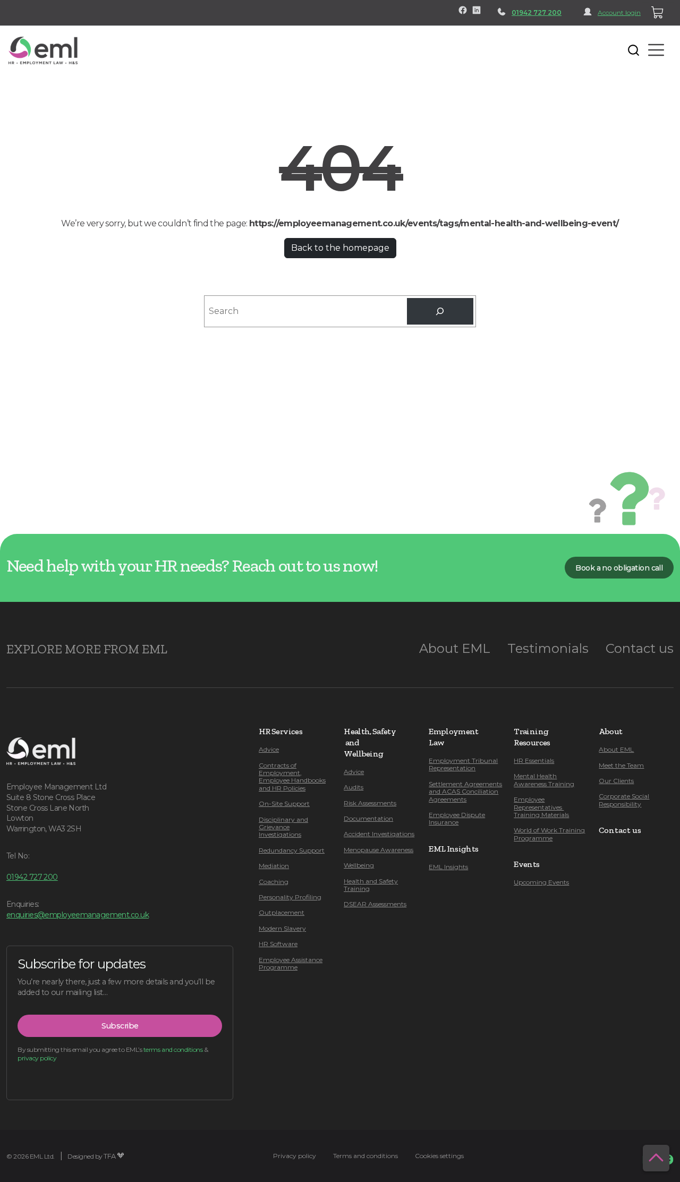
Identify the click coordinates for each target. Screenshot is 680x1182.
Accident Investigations (379, 834)
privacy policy (37, 1058)
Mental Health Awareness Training (544, 779)
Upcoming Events (541, 882)
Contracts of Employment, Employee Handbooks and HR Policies (292, 776)
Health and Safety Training (371, 884)
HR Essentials (534, 760)
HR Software (278, 944)
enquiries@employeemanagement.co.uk (77, 915)
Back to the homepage (340, 248)
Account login (619, 12)
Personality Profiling (290, 897)
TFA (110, 1156)
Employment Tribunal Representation (463, 764)
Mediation (274, 866)
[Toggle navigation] (93, 50)
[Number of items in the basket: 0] (658, 13)
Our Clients (616, 781)
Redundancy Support (292, 850)
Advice (269, 749)
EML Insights (448, 867)
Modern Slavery (282, 928)
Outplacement (281, 912)
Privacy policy (294, 1156)
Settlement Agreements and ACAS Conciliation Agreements (465, 791)
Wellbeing (359, 865)
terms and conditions (172, 1049)
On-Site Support (284, 803)
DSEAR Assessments (375, 904)
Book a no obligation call (618, 568)
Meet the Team (621, 765)
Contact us (640, 648)
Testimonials (548, 648)
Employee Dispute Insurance (457, 818)
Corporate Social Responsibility (624, 799)
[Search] (440, 311)
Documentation (368, 818)
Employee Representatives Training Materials (541, 807)
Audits (353, 787)
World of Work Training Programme (549, 833)
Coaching (273, 882)
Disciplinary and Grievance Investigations (283, 827)
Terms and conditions (365, 1156)
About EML (454, 648)
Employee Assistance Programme (290, 963)
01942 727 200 (537, 12)
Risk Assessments (370, 803)
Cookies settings (439, 1156)
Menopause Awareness (378, 850)
